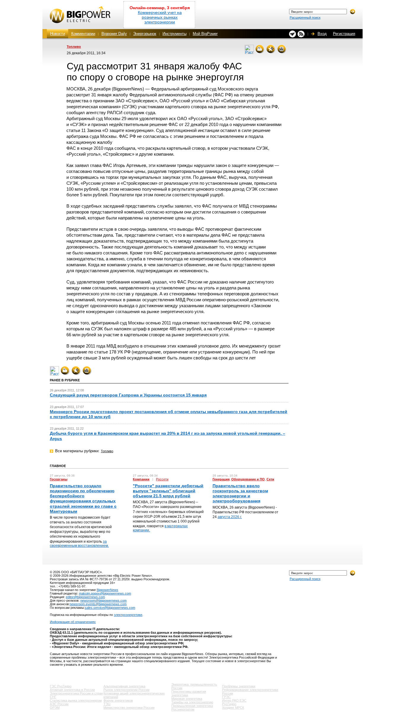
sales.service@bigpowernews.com (110, 607)
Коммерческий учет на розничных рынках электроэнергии (160, 17)
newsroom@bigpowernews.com (103, 600)
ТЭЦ (106, 704)
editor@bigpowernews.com (85, 597)
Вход (322, 33)
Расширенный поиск (305, 17)
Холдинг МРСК (233, 707)
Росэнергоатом (182, 709)
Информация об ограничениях (73, 622)
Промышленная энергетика (192, 706)
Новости (57, 33)
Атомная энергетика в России (72, 690)
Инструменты (174, 33)
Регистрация (344, 33)
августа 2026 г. (230, 517)
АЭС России (59, 704)
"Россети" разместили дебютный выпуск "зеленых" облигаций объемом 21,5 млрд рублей (168, 490)
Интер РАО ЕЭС (234, 700)
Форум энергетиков (118, 700)
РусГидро (229, 704)
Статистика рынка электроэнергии (76, 700)
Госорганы (58, 479)
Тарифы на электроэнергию (192, 702)
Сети (270, 479)
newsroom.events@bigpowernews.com (98, 604)
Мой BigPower (205, 33)
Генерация (221, 479)
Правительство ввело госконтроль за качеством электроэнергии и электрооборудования (240, 493)
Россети (162, 479)
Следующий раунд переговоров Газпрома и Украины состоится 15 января (128, 395)
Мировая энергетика (186, 698)
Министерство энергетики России (128, 707)
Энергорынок (144, 33)
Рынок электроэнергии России (126, 690)
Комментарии (83, 33)
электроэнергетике (128, 615)
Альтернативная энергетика (124, 686)
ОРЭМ (55, 707)
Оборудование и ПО (248, 479)
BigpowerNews (107, 590)
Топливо (74, 46)
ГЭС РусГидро (60, 686)
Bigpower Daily (114, 33)
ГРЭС (226, 697)
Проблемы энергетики (238, 686)
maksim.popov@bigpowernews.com (105, 593)
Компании (141, 479)
